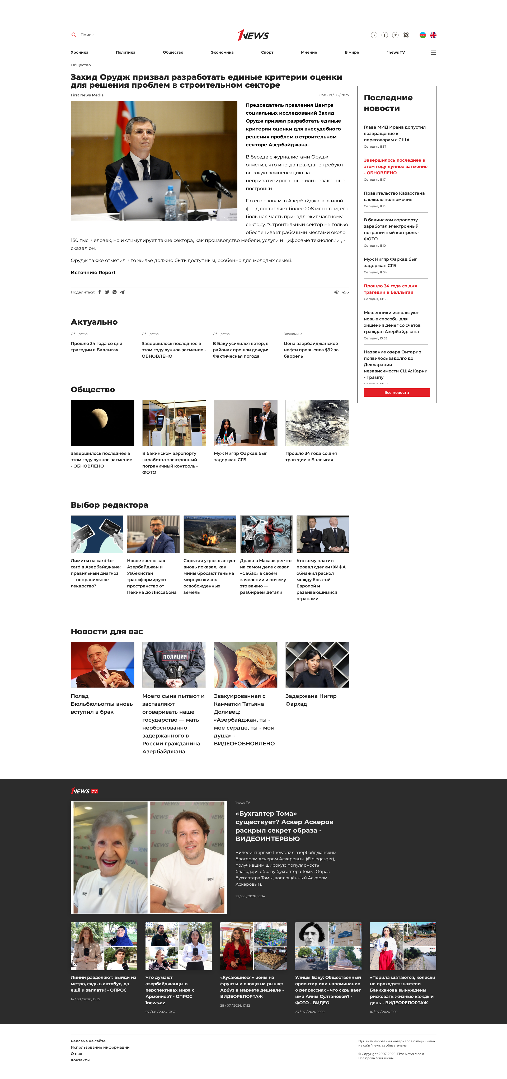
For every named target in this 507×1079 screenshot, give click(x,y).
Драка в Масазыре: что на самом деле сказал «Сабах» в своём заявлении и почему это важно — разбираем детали (266, 576)
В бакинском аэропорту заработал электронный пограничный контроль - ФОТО (170, 463)
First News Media (87, 95)
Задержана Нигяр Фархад (311, 700)
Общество (173, 52)
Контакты (80, 1060)
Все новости (396, 392)
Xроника (79, 52)
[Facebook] (99, 292)
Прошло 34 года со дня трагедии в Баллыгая (96, 346)
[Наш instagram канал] (406, 35)
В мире (352, 52)
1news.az (378, 1045)
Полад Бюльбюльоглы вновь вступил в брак (102, 704)
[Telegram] (122, 292)
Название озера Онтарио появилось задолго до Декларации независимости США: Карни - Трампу (396, 364)
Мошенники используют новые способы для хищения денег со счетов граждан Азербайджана (392, 322)
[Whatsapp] (114, 292)
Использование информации (100, 1047)
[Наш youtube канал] (374, 35)
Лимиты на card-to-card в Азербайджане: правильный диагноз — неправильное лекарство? (96, 573)
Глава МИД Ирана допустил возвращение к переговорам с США (395, 133)
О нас (76, 1053)
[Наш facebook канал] (385, 35)
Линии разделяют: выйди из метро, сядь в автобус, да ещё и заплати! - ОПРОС (103, 984)
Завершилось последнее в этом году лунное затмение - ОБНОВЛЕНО (174, 350)
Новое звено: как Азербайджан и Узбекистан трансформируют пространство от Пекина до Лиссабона (152, 576)
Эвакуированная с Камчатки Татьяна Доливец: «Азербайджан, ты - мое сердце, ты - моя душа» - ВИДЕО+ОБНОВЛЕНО (244, 720)
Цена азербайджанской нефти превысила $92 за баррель (311, 350)
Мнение (309, 52)
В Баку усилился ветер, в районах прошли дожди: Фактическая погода (241, 350)
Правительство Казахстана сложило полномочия (394, 196)
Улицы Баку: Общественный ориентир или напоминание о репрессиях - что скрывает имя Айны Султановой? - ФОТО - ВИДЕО (328, 990)
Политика (125, 52)
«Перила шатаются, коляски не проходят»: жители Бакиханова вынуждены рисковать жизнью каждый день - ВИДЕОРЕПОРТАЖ (402, 990)
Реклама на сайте (88, 1041)
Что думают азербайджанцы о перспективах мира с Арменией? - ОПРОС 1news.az (169, 990)
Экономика (222, 52)
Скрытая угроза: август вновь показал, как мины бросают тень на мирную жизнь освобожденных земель (210, 576)
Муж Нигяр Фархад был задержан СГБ (240, 456)
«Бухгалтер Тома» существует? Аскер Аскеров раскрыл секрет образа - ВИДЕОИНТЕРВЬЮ (285, 826)
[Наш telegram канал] (395, 35)
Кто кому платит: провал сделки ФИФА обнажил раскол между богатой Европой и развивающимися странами (321, 579)
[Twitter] (107, 292)
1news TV (396, 52)
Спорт (267, 52)
